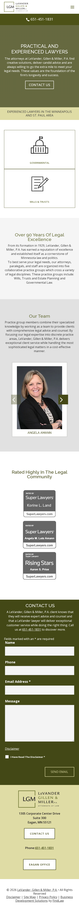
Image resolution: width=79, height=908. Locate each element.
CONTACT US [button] (39, 85)
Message (12, 701)
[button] (72, 7)
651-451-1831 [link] (41, 19)
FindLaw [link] (58, 901)
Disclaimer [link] (13, 897)
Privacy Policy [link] (48, 897)
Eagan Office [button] (39, 864)
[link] (16, 11)
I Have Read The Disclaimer (27, 757)
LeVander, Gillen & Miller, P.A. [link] (37, 890)
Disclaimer (12, 749)
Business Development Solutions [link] (44, 899)
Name (10, 642)
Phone (10, 662)
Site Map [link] (30, 897)
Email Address (18, 681)
